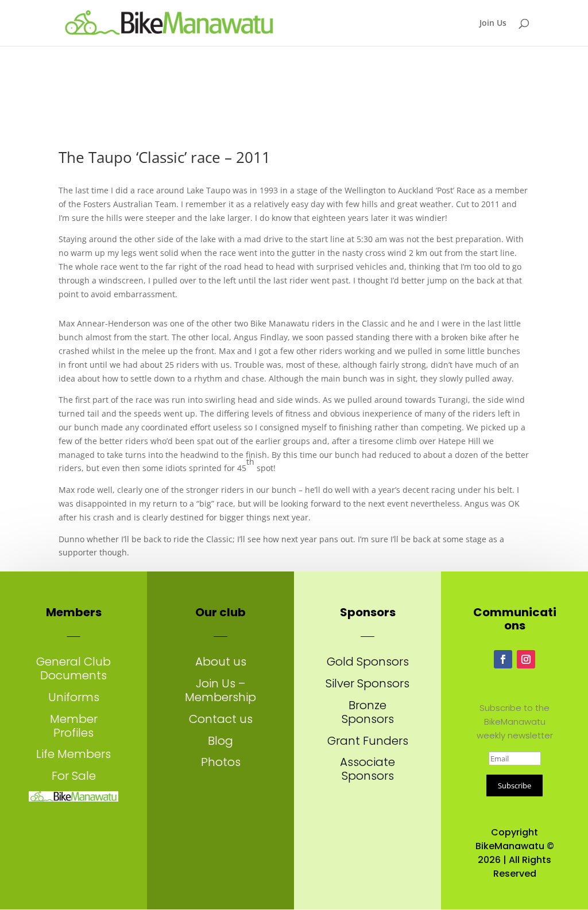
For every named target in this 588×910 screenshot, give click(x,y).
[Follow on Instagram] (526, 659)
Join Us (492, 23)
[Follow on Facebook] (503, 659)
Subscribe (514, 785)
